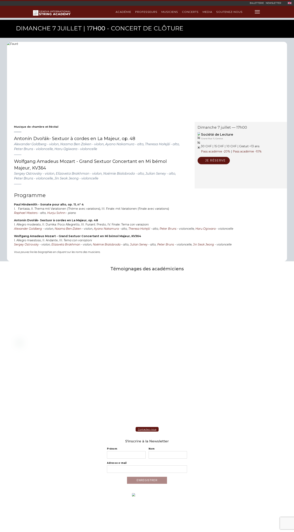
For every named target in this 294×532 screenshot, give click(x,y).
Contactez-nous (147, 429)
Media (207, 11)
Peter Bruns (168, 228)
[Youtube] (238, 3)
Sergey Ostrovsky (26, 244)
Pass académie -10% (247, 151)
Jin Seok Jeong (203, 244)
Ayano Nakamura (106, 228)
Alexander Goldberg (28, 228)
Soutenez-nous (229, 11)
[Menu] (257, 12)
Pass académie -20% (215, 151)
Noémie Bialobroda (106, 244)
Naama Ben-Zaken (68, 228)
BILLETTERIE (257, 3)
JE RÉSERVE (215, 160)
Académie (123, 11)
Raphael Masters (26, 213)
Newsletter (273, 3)
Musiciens (169, 11)
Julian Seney (139, 244)
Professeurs (146, 11)
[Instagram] (244, 3)
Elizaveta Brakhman (65, 244)
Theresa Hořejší (139, 228)
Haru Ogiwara (205, 228)
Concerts (190, 11)
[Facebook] (231, 3)
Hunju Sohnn (56, 213)
